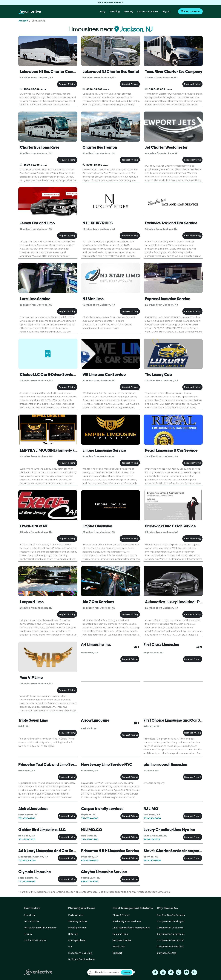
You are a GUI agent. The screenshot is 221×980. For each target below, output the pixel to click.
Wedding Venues (77, 921)
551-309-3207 (26, 839)
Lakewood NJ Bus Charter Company (51, 71)
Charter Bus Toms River (39, 147)
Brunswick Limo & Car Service (170, 526)
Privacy (28, 934)
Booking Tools (120, 934)
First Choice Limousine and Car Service (177, 720)
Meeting (128, 11)
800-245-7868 (152, 860)
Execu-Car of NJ (33, 526)
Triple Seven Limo (33, 720)
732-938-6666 (26, 881)
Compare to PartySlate (170, 946)
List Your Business (147, 11)
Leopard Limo (32, 602)
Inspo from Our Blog (80, 952)
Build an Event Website (81, 959)
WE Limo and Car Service (104, 374)
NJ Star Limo (93, 299)
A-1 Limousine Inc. (96, 644)
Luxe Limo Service (35, 299)
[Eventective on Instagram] (163, 972)
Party (103, 11)
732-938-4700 (26, 818)
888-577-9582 (89, 881)
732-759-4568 (89, 818)
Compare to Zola (166, 952)
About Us (29, 915)
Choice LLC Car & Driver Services (48, 374)
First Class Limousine (161, 644)
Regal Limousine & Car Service (171, 450)
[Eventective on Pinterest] (171, 972)
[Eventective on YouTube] (186, 972)
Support (117, 952)
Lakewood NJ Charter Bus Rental (111, 71)
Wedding (115, 11)
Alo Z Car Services (98, 602)
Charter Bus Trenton (100, 147)
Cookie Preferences (35, 940)
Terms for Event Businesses (40, 927)
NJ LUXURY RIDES (98, 223)
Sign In (166, 11)
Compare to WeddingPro (171, 921)
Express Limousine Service (167, 299)
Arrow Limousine (95, 720)
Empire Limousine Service (104, 450)
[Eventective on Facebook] (155, 972)
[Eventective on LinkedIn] (194, 972)
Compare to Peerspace (170, 940)
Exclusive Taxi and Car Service (171, 223)
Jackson (23, 20)
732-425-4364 (27, 860)
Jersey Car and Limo (37, 223)
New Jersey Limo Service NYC (106, 764)
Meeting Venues (77, 927)
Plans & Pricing (121, 915)
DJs (70, 946)
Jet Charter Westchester (166, 147)
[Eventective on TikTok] (178, 972)
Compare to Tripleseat (170, 927)
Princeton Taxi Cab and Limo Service (50, 764)
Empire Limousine (97, 526)
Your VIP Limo (31, 677)
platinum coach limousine (165, 764)
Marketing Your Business (127, 921)
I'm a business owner (109, 2)
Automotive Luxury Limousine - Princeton (179, 602)
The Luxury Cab (158, 374)
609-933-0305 (89, 860)
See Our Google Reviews (171, 915)
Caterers (73, 934)
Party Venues (75, 915)
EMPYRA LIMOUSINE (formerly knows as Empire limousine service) (76, 450)
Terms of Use (31, 921)
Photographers (76, 940)
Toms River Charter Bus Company (173, 71)
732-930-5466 (152, 818)
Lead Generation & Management (131, 927)
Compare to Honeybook (170, 934)
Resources (119, 946)
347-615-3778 (152, 839)
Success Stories (122, 940)
